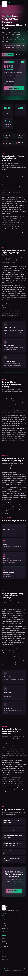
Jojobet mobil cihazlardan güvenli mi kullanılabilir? (10, 852)
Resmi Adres (5, 928)
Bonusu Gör (19, 54)
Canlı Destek (5, 959)
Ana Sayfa (4, 923)
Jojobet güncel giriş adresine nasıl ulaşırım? (11, 821)
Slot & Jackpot (5, 943)
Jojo (8, 2)
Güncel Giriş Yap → (14, 890)
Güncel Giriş (4, 925)
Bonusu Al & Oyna (14, 88)
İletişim (3, 962)
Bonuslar (4, 956)
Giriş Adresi (4, 931)
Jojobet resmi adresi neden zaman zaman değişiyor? (11, 829)
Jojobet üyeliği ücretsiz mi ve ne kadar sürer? (12, 836)
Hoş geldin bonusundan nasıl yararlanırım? (11, 859)
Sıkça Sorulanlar (5, 954)
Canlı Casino (4, 941)
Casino (3, 938)
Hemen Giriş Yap (7, 54)
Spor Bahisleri (5, 946)
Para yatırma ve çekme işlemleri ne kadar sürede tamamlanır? (12, 844)
